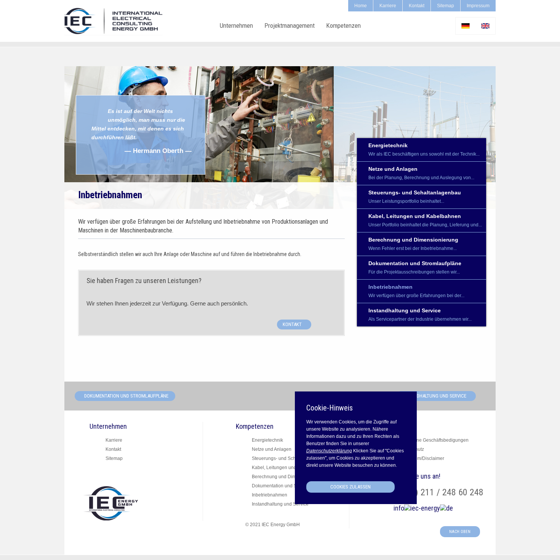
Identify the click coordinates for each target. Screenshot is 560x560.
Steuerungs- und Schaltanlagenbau (414, 196)
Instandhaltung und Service (420, 314)
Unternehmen (236, 25)
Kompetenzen (343, 25)
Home (360, 5)
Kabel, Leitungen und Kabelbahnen (425, 220)
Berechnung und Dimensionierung (413, 244)
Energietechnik (424, 149)
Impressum (478, 5)
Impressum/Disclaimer (421, 458)
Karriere (387, 5)
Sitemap (445, 5)
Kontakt (416, 5)
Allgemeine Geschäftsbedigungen (433, 440)
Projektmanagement (289, 25)
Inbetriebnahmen (416, 291)
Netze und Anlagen (421, 173)
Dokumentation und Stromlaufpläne (414, 267)
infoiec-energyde (423, 508)
